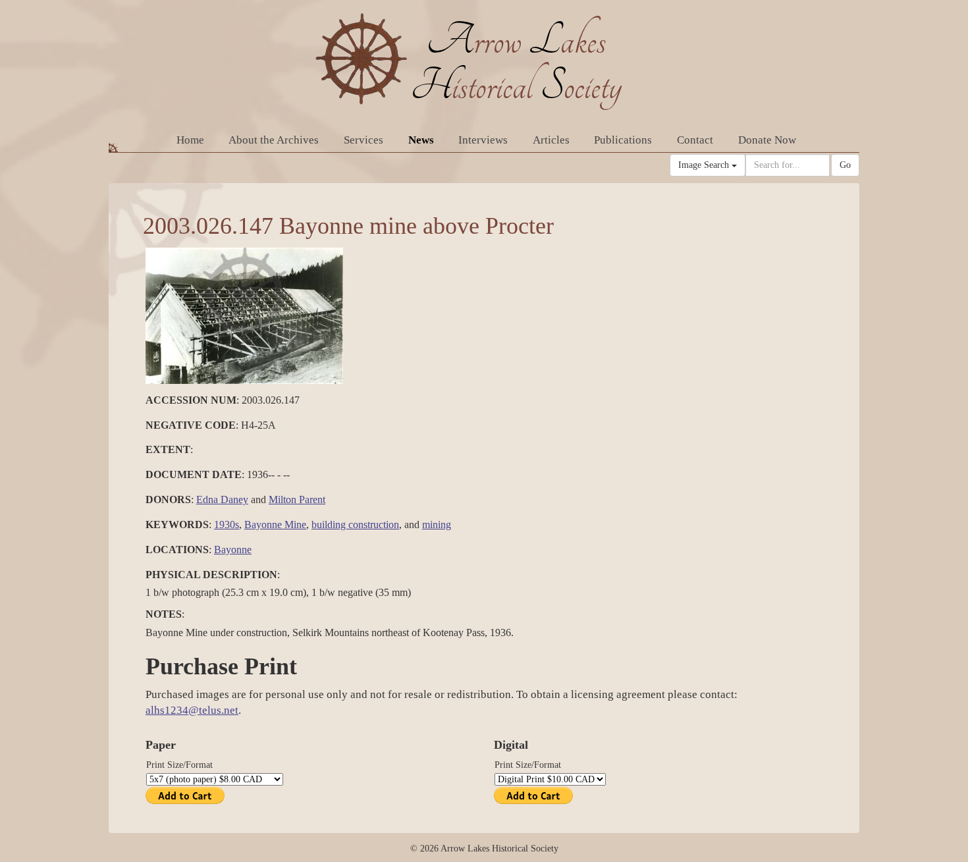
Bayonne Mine (275, 524)
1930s (226, 524)
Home (190, 140)
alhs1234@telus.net (192, 710)
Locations (177, 549)
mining (436, 524)
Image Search (705, 165)
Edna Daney (222, 499)
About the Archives (274, 140)
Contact (695, 140)
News (421, 140)
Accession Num (191, 400)
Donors (168, 499)
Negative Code (191, 425)
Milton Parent (297, 499)
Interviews (483, 140)
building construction (355, 524)
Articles (551, 140)
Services (363, 140)
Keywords (177, 524)
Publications (623, 140)
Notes (164, 614)
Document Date (194, 474)
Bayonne (233, 549)
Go (845, 165)
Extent (168, 449)
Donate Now (767, 140)
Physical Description (211, 574)
